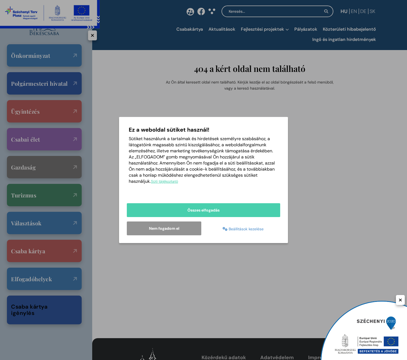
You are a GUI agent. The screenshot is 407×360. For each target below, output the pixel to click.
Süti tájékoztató (164, 181)
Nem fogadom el (164, 228)
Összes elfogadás (203, 210)
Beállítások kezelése (246, 228)
